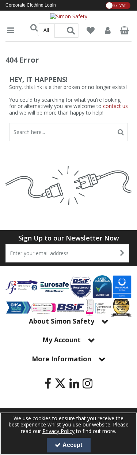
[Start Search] (121, 132)
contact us (115, 105)
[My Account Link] (107, 30)
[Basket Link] (124, 31)
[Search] (71, 30)
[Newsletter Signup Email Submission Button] (122, 253)
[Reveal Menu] (10, 30)
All (46, 29)
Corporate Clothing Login (30, 5)
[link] (48, 383)
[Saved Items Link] (90, 30)
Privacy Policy (58, 431)
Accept (72, 445)
